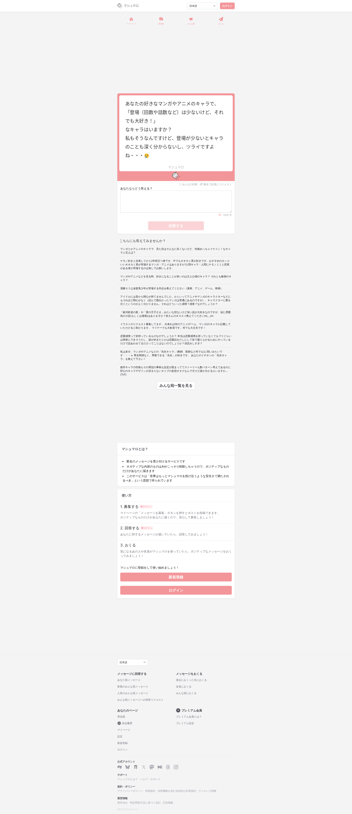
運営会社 (122, 802)
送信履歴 (125, 723)
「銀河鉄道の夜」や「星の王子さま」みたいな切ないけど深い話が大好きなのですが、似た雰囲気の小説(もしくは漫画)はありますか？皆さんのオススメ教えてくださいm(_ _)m (175, 314)
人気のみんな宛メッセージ (132, 693)
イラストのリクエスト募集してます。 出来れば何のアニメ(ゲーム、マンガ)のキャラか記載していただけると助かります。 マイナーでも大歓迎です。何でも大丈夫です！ (175, 325)
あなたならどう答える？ (136, 188)
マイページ (123, 729)
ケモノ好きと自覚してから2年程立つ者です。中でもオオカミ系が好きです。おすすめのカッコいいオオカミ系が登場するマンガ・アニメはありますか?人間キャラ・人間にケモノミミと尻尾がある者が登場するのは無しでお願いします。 (175, 264)
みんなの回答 (189, 184)
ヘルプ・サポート (150, 779)
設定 (119, 736)
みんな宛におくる (186, 693)
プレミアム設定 (185, 723)
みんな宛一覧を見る (176, 385)
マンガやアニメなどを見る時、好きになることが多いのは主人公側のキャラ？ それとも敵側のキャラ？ (175, 278)
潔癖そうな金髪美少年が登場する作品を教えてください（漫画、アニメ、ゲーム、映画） (171, 288)
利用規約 (150, 790)
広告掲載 (168, 802)
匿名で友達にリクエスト (217, 184)
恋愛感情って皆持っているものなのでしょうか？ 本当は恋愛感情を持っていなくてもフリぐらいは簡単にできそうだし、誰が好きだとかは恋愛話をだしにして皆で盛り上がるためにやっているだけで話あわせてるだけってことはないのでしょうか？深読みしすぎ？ (175, 339)
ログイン (227, 5)
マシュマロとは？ (127, 779)
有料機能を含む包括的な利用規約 (177, 790)
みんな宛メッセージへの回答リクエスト (140, 699)
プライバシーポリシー (130, 790)
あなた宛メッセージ (128, 679)
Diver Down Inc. (129, 809)
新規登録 (176, 577)
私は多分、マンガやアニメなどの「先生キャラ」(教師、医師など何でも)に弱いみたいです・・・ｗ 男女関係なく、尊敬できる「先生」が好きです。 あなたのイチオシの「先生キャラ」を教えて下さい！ (173, 355)
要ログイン (145, 506)
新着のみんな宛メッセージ (132, 686)
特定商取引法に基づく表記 (145, 802)
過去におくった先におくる (191, 679)
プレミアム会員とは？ (189, 716)
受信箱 (121, 716)
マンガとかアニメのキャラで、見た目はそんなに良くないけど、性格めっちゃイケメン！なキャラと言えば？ (175, 250)
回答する (176, 226)
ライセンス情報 (207, 790)
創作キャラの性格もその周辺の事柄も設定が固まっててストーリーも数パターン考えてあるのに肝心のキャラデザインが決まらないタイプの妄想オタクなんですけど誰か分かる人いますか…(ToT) (175, 371)
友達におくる (183, 686)
